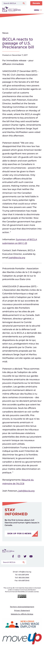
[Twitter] (25, 556)
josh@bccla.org (17, 257)
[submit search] (24, 3)
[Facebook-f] (13, 556)
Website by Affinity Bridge (22, 614)
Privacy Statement (22, 610)
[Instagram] (19, 556)
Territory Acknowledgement (22, 607)
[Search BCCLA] (11, 3)
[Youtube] (31, 556)
